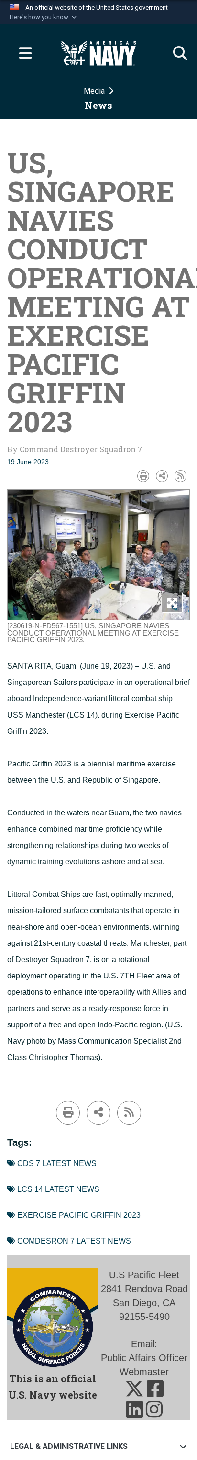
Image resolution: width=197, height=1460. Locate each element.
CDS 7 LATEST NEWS (57, 1163)
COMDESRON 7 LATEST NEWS (74, 1241)
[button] (44, 17)
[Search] (175, 53)
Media (95, 90)
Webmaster (144, 1371)
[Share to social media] (162, 476)
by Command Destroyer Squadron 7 (74, 449)
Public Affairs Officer (144, 1358)
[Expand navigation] (21, 53)
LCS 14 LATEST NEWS (58, 1189)
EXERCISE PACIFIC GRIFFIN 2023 (79, 1215)
